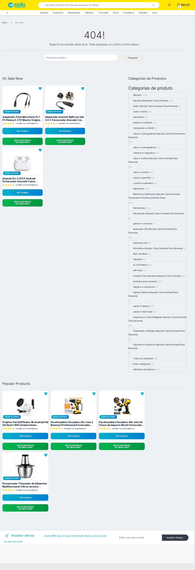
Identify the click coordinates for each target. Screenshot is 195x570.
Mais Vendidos (140, 253)
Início (4, 22)
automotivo (138, 117)
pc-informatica (140, 264)
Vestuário (143, 12)
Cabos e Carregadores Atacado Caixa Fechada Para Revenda (157, 135)
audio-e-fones (140, 111)
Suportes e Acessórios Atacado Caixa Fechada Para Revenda (157, 346)
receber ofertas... (175, 537)
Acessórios (58, 12)
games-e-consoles (142, 223)
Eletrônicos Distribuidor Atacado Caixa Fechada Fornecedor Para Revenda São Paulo (154, 196)
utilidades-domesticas (144, 369)
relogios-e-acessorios (144, 287)
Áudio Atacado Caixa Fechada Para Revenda (155, 106)
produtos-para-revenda (145, 281)
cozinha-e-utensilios (143, 183)
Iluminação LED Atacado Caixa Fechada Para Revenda (153, 231)
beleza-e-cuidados (142, 122)
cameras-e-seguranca (144, 153)
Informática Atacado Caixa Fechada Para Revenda (158, 248)
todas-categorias (141, 364)
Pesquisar (133, 57)
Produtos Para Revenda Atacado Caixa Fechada (157, 276)
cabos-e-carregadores (144, 147)
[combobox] (94, 5)
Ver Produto (22, 131)
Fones (116, 12)
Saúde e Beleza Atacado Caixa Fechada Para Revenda (153, 294)
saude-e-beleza (141, 306)
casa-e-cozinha (141, 172)
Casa (154, 12)
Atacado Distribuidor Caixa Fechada (150, 100)
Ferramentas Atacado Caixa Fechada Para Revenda (158, 213)
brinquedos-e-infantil (143, 128)
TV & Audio (103, 12)
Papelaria (137, 259)
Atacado (44, 12)
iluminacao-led (140, 243)
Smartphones (74, 12)
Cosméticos (128, 12)
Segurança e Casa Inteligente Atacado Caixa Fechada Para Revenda (157, 319)
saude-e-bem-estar (143, 311)
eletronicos (138, 188)
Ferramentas (139, 208)
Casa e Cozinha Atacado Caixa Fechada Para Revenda (153, 160)
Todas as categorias (143, 358)
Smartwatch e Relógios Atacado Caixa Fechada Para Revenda (157, 333)
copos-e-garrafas (142, 177)
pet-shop (137, 270)
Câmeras (89, 12)
